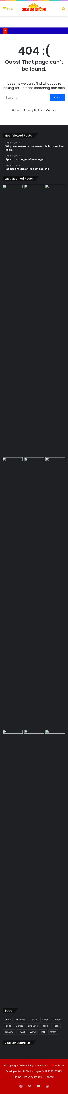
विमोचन (53, 1032)
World (33, 1032)
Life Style (33, 1025)
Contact (51, 110)
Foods (8, 1025)
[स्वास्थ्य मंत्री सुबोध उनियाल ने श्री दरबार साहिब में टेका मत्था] (13, 463)
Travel (21, 1032)
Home (16, 110)
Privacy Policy (33, 110)
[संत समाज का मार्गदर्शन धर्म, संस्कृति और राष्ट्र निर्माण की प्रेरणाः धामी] (13, 865)
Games (19, 1025)
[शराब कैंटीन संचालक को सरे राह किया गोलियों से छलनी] (34, 593)
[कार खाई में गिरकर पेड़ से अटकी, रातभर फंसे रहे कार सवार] (13, 190)
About (8, 1019)
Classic (33, 1019)
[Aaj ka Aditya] (34, 8)
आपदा (43, 1032)
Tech (56, 1025)
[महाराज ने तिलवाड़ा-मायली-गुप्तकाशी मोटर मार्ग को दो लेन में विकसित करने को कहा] (55, 735)
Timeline (9, 1032)
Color (45, 1019)
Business (20, 1019)
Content (57, 1019)
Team (45, 1025)
